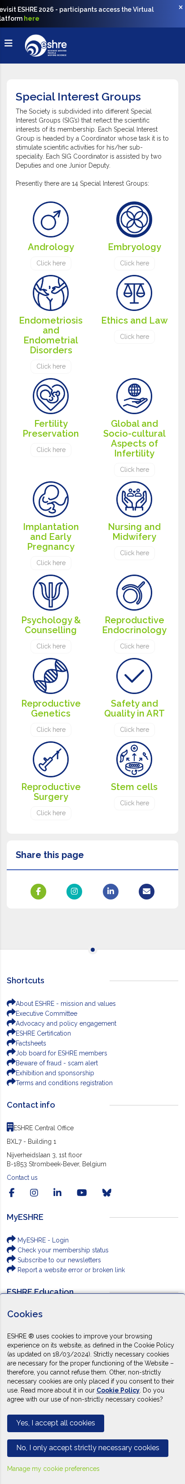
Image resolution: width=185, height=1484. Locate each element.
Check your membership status (62, 1250)
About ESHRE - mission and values (66, 1003)
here (32, 18)
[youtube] (82, 1192)
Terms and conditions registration (64, 1083)
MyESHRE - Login (42, 1240)
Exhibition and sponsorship (55, 1073)
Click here (51, 263)
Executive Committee (46, 1013)
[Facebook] (12, 1192)
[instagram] (34, 1192)
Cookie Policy (118, 1390)
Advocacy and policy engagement (66, 1023)
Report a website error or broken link (70, 1270)
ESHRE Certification (43, 1033)
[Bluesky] (106, 1192)
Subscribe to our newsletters (58, 1260)
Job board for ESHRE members (61, 1053)
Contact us (22, 1177)
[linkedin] (57, 1192)
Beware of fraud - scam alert (57, 1063)
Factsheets (31, 1043)
